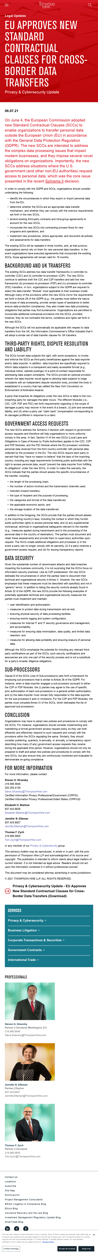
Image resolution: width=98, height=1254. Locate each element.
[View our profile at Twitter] (16, 1228)
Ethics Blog (11, 1208)
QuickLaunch (12, 1195)
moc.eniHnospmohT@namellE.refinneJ (26, 1095)
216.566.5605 (12, 1152)
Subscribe (10, 1186)
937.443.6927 (12, 1092)
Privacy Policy (48, 1242)
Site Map (10, 1190)
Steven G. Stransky (16, 1024)
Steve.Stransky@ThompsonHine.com (26, 791)
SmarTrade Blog (14, 1222)
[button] (7, 5)
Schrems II (54, 181)
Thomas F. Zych (14, 1145)
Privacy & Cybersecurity (43, 845)
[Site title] (47, 5)
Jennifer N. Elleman (16, 1084)
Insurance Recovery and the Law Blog (26, 1213)
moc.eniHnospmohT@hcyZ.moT (22, 1156)
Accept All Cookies (67, 1249)
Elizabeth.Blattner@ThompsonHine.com (27, 812)
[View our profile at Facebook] (25, 1228)
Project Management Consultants (24, 1199)
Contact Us (11, 1177)
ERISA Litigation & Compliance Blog (25, 1204)
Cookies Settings (11, 1249)
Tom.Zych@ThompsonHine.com (23, 839)
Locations (10, 1181)
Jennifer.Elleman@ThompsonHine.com (27, 826)
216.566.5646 (12, 1031)
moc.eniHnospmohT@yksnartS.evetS (25, 1035)
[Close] (94, 1235)
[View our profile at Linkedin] (7, 1228)
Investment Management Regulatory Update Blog (33, 1217)
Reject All (86, 1249)
